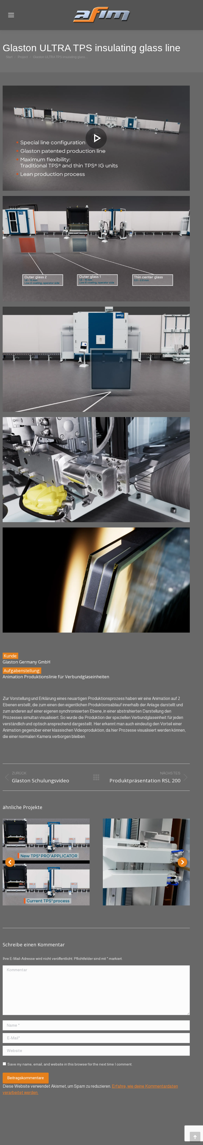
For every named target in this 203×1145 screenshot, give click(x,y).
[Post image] (46, 862)
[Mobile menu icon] (11, 15)
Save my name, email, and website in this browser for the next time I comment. (69, 1064)
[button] (10, 862)
